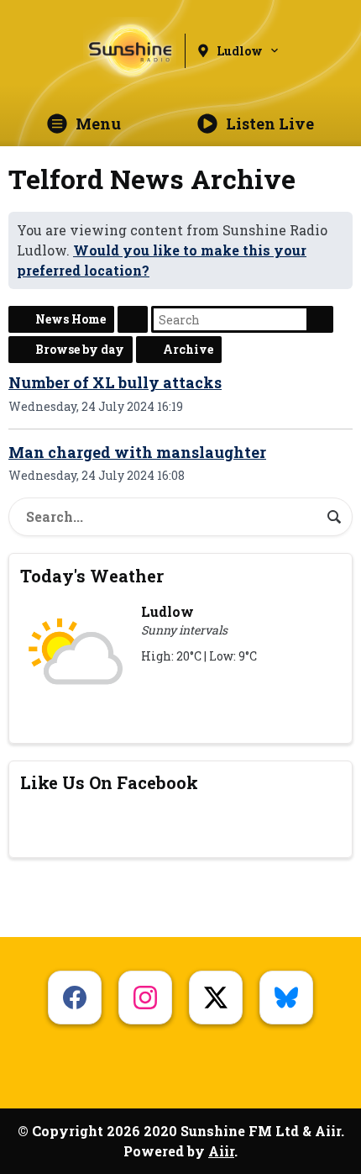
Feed (133, 319)
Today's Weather (92, 576)
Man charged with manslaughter (137, 452)
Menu (98, 123)
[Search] (334, 517)
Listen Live (270, 123)
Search (319, 319)
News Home (70, 319)
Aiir (221, 1151)
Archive (188, 349)
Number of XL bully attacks (115, 382)
